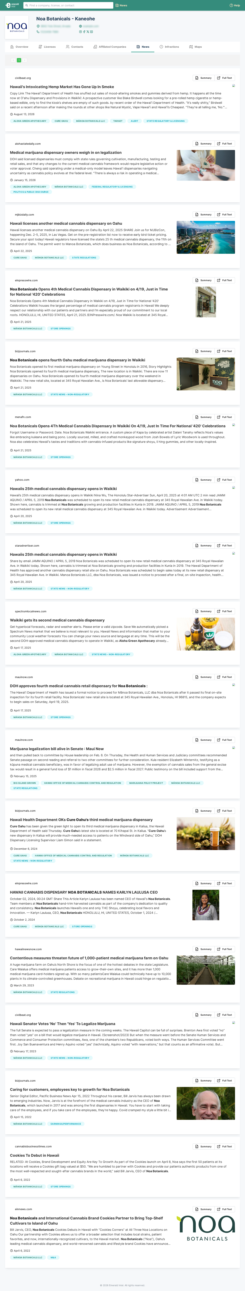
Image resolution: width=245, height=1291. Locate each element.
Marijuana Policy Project (146, 783)
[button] (234, 5)
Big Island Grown (25, 783)
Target (118, 121)
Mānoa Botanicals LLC (90, 121)
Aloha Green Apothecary (30, 121)
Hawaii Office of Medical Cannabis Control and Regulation (82, 783)
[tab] (19, 47)
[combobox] (68, 5)
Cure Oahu (61, 121)
